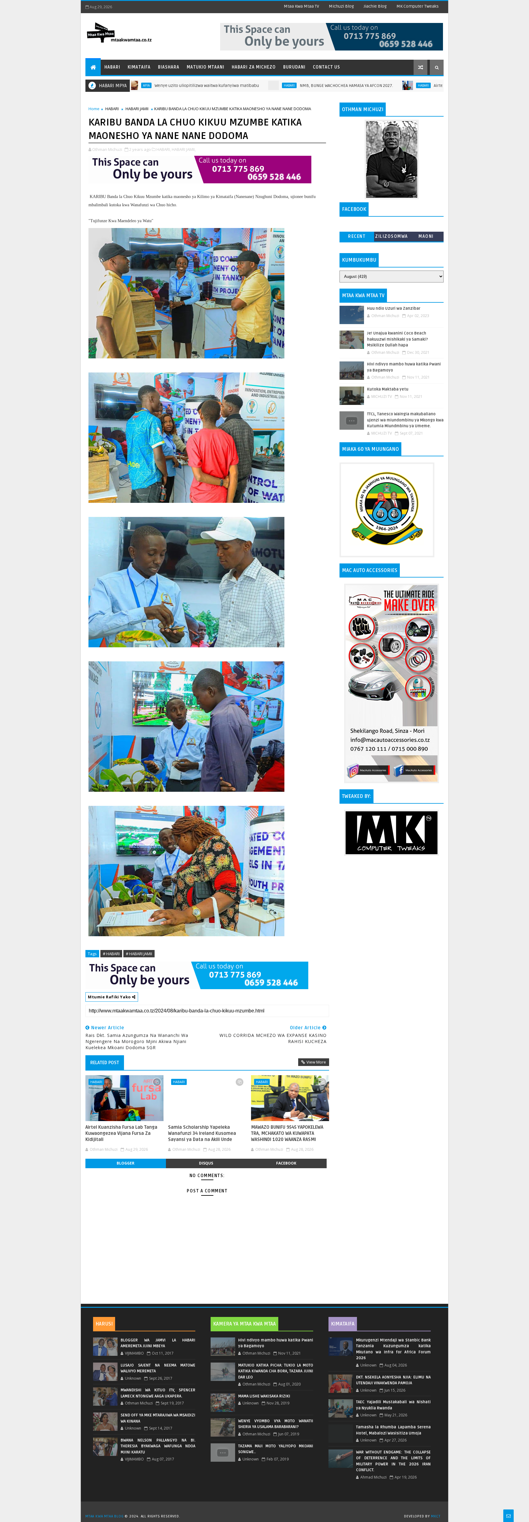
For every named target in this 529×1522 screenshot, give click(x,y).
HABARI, (163, 149)
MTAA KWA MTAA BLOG (104, 1516)
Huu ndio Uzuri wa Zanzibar (393, 308)
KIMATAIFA (343, 1324)
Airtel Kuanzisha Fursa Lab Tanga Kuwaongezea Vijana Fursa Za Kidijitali (442, 85)
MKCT (436, 1516)
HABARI (226, 85)
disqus (206, 1163)
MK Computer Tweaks (417, 6)
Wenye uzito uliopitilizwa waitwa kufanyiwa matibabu (144, 85)
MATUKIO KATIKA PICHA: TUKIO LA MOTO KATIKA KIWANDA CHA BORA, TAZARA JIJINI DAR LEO (275, 1371)
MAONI (426, 236)
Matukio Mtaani (205, 67)
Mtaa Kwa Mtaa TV (301, 6)
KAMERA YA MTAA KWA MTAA (244, 1324)
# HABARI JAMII (139, 953)
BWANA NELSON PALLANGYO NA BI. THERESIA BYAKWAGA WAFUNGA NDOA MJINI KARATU (158, 1446)
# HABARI (111, 953)
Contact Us (326, 67)
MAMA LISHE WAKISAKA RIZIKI (264, 1396)
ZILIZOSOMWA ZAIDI (391, 237)
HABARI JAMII (137, 108)
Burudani (294, 67)
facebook (286, 1163)
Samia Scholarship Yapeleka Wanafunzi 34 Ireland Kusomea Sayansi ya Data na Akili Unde (202, 1133)
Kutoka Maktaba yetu (387, 389)
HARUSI (104, 1324)
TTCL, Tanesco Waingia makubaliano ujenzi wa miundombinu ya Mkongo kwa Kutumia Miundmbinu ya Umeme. (405, 420)
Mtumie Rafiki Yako (110, 997)
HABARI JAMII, (184, 149)
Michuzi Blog (341, 6)
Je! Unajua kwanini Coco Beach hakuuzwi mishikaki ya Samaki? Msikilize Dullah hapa (397, 339)
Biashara (168, 67)
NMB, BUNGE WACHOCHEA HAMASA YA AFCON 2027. (284, 85)
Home (93, 108)
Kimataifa (139, 67)
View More (316, 1062)
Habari (112, 67)
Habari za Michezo (254, 67)
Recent (357, 236)
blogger (125, 1163)
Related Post (104, 1062)
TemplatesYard (266, 1508)
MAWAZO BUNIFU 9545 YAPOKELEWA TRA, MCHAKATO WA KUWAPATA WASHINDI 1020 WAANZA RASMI (287, 1133)
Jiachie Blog (375, 6)
